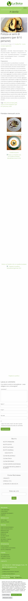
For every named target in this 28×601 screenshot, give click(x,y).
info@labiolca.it (6, 569)
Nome (2, 404)
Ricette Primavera (8, 442)
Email (2, 409)
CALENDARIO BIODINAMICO (7, 513)
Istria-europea (10, 102)
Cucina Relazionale (9, 456)
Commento (4, 389)
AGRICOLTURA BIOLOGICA (6, 529)
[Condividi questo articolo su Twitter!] (22, 103)
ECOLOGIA (3, 537)
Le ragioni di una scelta (10, 484)
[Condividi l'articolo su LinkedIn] (26, 103)
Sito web (3, 415)
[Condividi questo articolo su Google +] (24, 103)
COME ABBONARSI (5, 510)
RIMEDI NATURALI (5, 541)
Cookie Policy (18, 577)
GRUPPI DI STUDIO (5, 522)
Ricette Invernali (8, 450)
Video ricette (8, 453)
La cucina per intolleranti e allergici (12, 467)
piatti (16, 102)
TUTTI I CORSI (4, 520)
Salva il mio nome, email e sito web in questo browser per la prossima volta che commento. (12, 424)
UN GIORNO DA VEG (5, 556)
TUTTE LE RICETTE (5, 546)
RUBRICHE (3, 515)
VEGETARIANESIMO (5, 555)
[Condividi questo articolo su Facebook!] (19, 103)
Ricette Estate (7, 444)
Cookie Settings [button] (6, 594)
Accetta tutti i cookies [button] (16, 594)
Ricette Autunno (8, 447)
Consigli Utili (7, 481)
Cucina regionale (8, 461)
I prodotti (6, 478)
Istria (5, 102)
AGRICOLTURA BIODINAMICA (7, 527)
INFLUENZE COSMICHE (6, 539)
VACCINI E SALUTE (5, 536)
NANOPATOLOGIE (5, 530)
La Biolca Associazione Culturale (10, 571)
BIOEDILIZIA (3, 534)
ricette (10, 106)
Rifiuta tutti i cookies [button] (7, 597)
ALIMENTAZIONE (4, 532)
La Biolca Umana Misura (8, 574)
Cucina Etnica (7, 458)
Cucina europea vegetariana (12, 464)
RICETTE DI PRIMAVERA (6, 549)
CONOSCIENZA (4, 511)
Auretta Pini (18, 44)
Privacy (12, 577)
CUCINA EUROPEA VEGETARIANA (8, 548)
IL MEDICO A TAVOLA (5, 558)
